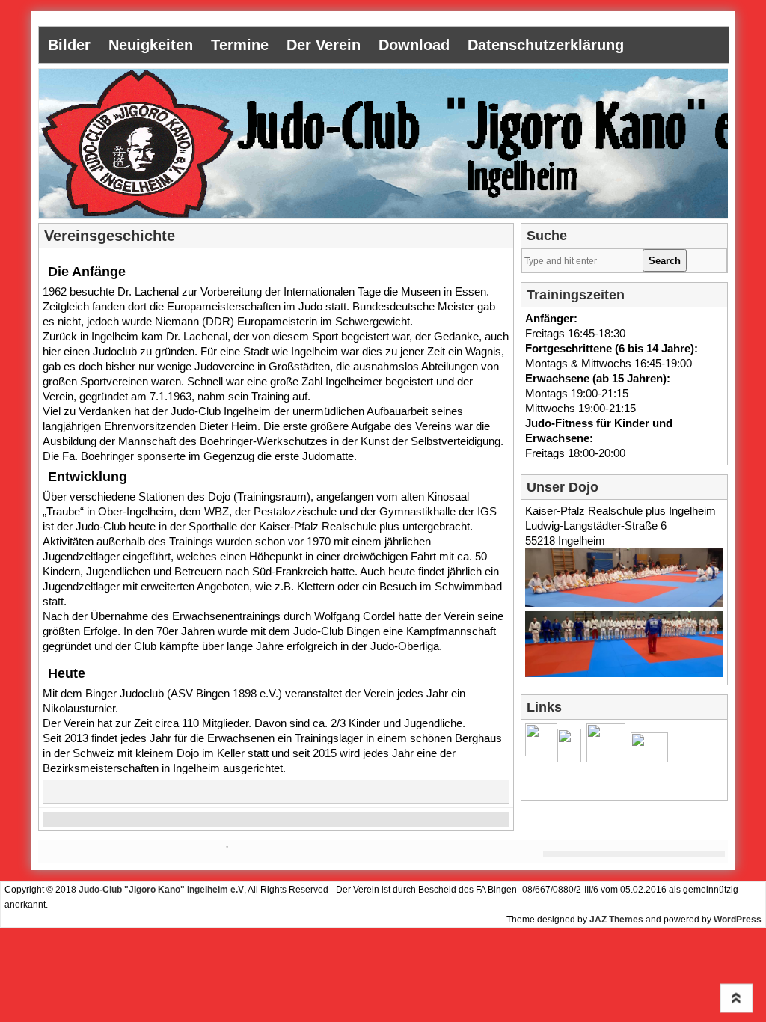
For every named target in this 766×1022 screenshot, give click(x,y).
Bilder (69, 45)
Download (414, 45)
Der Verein (324, 45)
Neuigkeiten (150, 45)
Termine (240, 45)
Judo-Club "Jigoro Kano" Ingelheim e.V (161, 889)
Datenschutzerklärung (546, 45)
